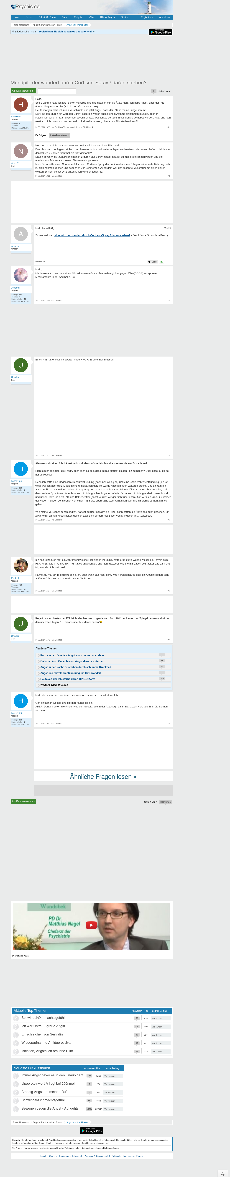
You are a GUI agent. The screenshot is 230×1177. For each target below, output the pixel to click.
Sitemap (139, 1155)
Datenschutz (77, 1155)
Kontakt (43, 1155)
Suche (64, 17)
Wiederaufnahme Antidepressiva (46, 1042)
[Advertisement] (103, 748)
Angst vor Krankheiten (77, 1122)
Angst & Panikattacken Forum (47, 1122)
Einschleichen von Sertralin (42, 1034)
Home (17, 17)
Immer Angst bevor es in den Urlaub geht (52, 1074)
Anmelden (164, 17)
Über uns (53, 1155)
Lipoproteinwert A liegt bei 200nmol (48, 1083)
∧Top (223, 1173)
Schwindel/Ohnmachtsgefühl (43, 1017)
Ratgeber (78, 17)
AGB (107, 1155)
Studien (124, 17)
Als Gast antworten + (23, 90)
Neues (29, 17)
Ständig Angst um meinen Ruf (44, 1091)
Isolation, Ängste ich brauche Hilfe (47, 1050)
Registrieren (147, 17)
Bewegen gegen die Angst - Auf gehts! (50, 1108)
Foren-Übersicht (21, 1122)
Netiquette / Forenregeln (123, 1155)
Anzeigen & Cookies (94, 1155)
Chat (91, 17)
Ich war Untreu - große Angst (43, 1025)
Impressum (64, 1155)
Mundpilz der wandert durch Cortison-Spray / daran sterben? (79, 82)
